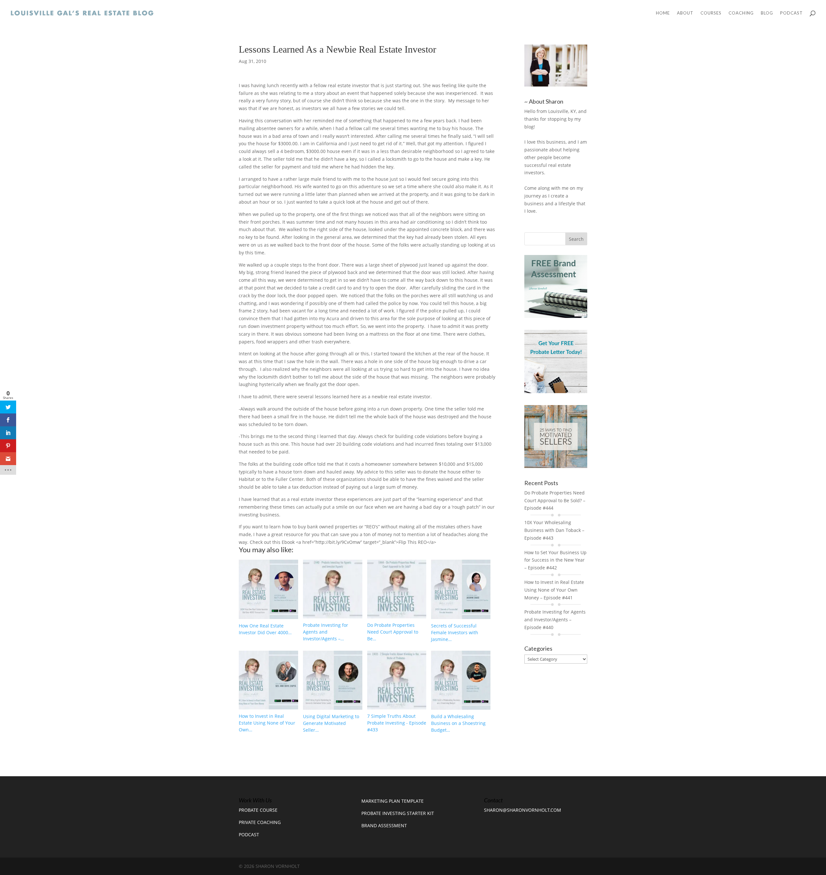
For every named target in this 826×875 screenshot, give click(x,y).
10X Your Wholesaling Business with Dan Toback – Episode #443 (554, 530)
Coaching (741, 13)
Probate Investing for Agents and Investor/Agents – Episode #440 (555, 619)
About (685, 13)
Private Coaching (260, 822)
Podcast (791, 13)
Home (663, 13)
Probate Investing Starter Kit (397, 813)
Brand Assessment (384, 825)
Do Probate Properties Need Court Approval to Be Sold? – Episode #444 (554, 500)
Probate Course (258, 810)
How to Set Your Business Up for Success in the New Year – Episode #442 (555, 560)
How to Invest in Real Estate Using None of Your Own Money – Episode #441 (554, 590)
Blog (767, 13)
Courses (710, 13)
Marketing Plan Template (392, 801)
